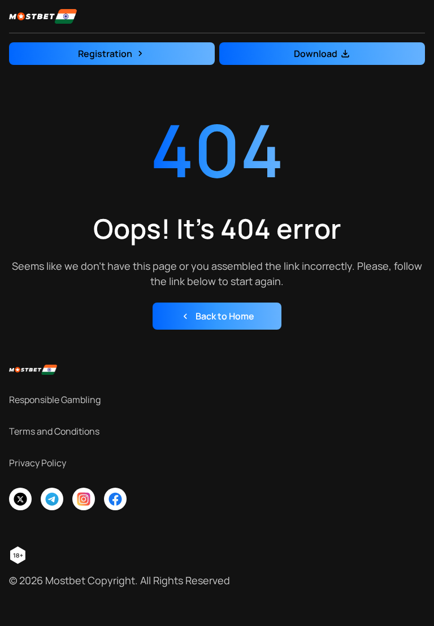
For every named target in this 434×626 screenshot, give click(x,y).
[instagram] (83, 499)
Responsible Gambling (55, 399)
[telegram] (52, 499)
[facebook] (115, 499)
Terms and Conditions (54, 431)
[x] (20, 499)
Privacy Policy (37, 463)
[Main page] (43, 16)
